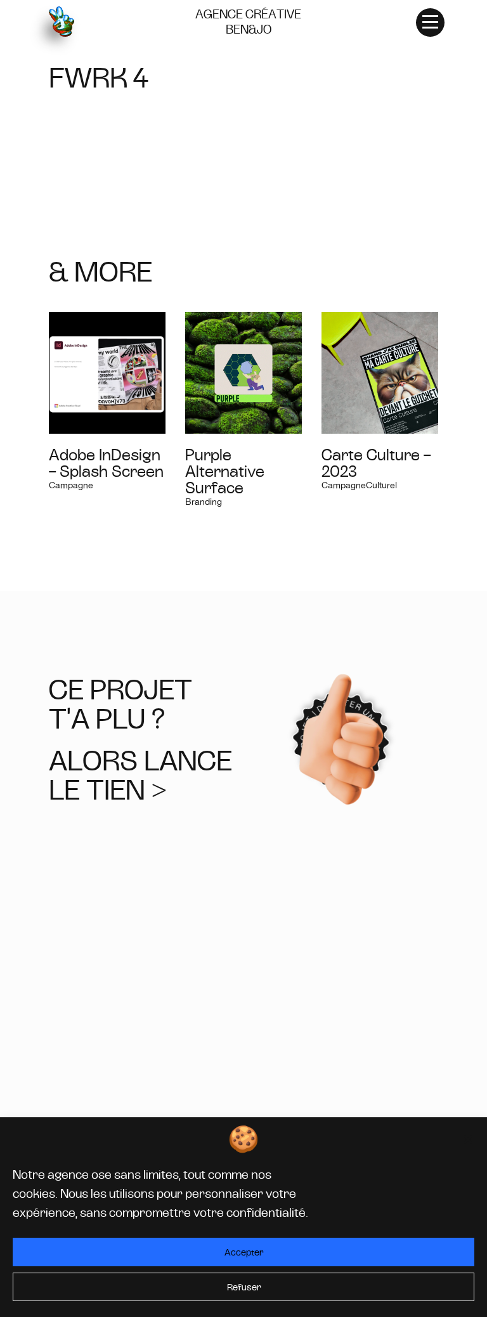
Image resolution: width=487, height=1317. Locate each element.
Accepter (243, 1252)
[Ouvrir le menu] (430, 22)
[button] (468, 1139)
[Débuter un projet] (341, 740)
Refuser (244, 1287)
